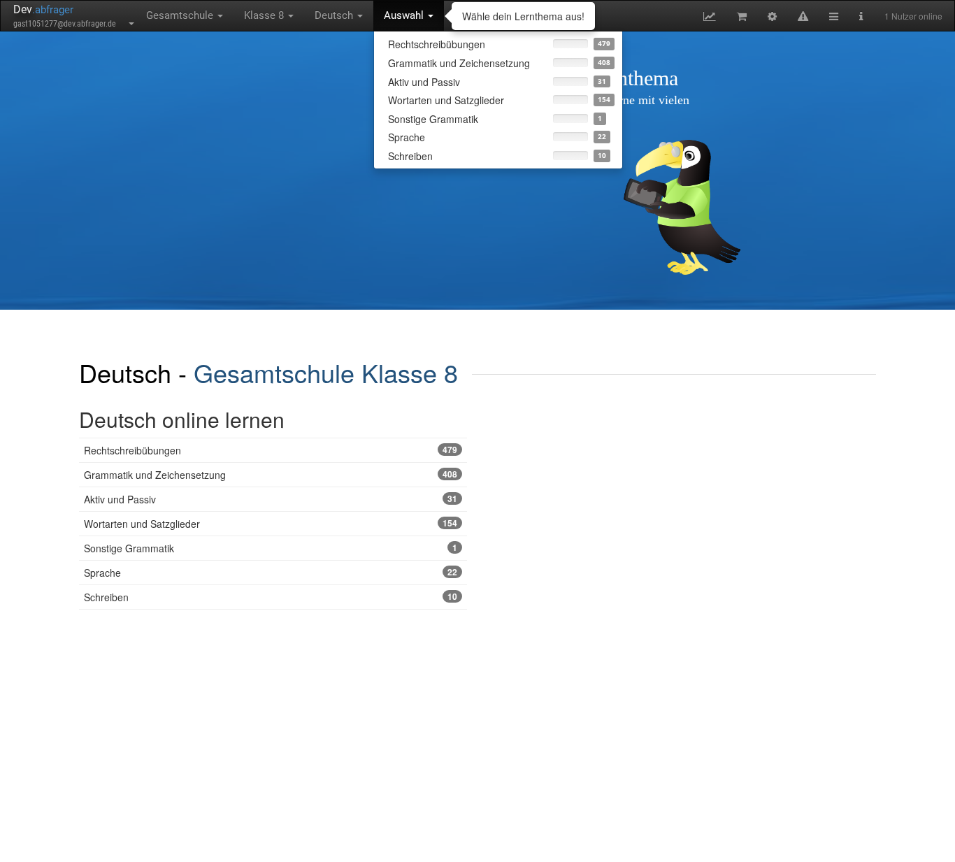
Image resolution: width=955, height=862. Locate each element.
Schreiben (270, 597)
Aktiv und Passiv (270, 499)
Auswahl (405, 15)
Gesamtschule (181, 15)
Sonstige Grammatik (270, 548)
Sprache (270, 573)
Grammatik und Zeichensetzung (270, 475)
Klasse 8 (265, 15)
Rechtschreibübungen (270, 450)
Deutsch (335, 15)
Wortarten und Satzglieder (270, 524)
